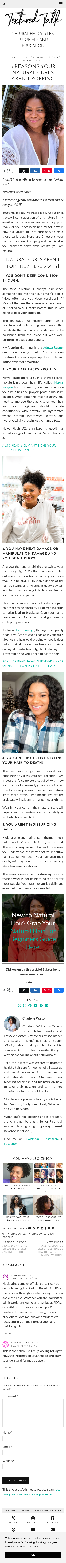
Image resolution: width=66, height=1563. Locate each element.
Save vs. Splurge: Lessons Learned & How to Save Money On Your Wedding (50, 1248)
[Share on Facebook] (34, 1228)
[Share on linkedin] (49, 1228)
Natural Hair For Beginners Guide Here (33, 939)
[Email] (46, 1005)
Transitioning (32, 60)
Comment (10, 1396)
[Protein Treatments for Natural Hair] (48, 1205)
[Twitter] (19, 1005)
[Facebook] (41, 1005)
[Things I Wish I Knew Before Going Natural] (18, 1173)
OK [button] (33, 1554)
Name (7, 1432)
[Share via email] (30, 1228)
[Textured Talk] (33, 14)
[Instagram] (24, 1005)
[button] (62, 4)
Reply (9, 1333)
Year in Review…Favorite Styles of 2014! (48, 1189)
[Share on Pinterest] (42, 1228)
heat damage (25, 630)
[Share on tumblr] (45, 1228)
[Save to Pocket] (53, 1228)
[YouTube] (35, 1005)
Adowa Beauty (53, 347)
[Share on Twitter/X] (38, 1228)
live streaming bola (25, 1342)
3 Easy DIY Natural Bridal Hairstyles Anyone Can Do (14, 1247)
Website (8, 1461)
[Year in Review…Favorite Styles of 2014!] (48, 1173)
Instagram (52, 1139)
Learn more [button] (32, 1546)
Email (7, 1446)
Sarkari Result (21, 1275)
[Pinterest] (29, 1005)
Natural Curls (15, 1234)
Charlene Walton (21, 57)
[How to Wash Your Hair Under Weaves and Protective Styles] (18, 1205)
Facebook (10, 1143)
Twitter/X (32, 1139)
